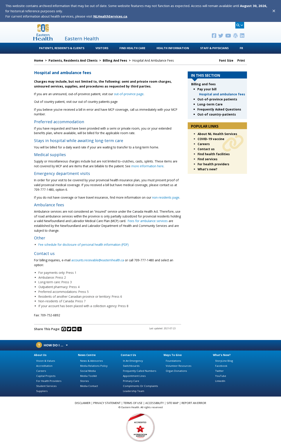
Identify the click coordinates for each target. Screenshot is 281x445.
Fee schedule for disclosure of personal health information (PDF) (83, 244)
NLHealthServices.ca (110, 16)
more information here (147, 166)
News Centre (87, 355)
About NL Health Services (217, 134)
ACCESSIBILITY (154, 403)
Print (241, 60)
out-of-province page (129, 94)
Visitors (101, 48)
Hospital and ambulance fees (222, 94)
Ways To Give (173, 355)
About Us (40, 355)
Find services (207, 159)
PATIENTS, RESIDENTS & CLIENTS (61, 48)
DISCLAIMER (82, 403)
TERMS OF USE (132, 403)
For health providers (213, 164)
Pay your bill (206, 89)
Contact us (206, 149)
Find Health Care (132, 48)
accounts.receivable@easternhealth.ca (97, 260)
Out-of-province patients (217, 99)
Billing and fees (203, 84)
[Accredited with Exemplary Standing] (140, 427)
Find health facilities (214, 154)
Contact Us (128, 355)
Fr (241, 48)
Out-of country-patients (216, 114)
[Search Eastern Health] (239, 25)
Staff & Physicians (214, 48)
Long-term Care (210, 104)
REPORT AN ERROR (194, 403)
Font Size (226, 60)
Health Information (173, 48)
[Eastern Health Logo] (43, 39)
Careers (204, 144)
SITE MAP (173, 403)
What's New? (222, 355)
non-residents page (165, 197)
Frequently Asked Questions (219, 109)
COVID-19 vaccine (211, 139)
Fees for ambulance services (148, 221)
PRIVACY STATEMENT (107, 403)
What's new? (207, 169)
